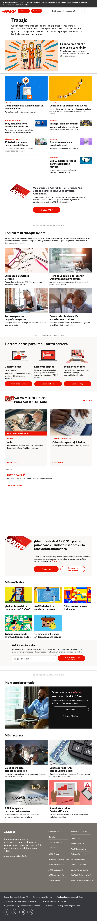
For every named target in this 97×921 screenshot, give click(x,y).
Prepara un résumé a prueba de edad (61, 144)
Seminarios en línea (74, 366)
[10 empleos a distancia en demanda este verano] (48, 623)
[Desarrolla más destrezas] (18, 355)
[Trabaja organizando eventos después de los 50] (18, 623)
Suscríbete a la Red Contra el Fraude (60, 810)
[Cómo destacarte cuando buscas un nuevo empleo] (26, 88)
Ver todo (86, 400)
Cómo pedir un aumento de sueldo (68, 105)
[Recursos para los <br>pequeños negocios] (26, 300)
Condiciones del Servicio (42, 897)
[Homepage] (9, 11)
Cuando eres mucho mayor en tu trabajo (73, 45)
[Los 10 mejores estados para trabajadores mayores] (86, 165)
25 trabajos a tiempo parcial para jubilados (16, 144)
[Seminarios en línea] (77, 355)
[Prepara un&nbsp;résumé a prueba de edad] (86, 144)
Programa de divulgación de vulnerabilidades (22, 906)
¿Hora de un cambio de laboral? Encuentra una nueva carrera (66, 277)
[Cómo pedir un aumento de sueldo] (70, 88)
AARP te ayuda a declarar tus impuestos (17, 810)
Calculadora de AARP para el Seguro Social (61, 769)
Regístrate (56, 11)
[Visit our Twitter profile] (14, 912)
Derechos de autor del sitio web (54, 901)
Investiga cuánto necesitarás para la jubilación (70, 445)
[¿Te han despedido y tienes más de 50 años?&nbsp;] (18, 595)
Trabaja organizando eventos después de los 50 (18, 636)
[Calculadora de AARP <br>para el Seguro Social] (70, 752)
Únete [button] (23, 11)
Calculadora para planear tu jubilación (16, 769)
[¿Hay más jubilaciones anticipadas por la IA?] (41, 126)
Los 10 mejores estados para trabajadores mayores (63, 163)
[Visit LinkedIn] (30, 912)
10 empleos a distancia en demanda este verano (47, 635)
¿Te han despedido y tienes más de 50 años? (17, 608)
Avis (9, 442)
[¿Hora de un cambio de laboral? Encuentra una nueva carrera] (70, 260)
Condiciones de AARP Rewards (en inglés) (20, 901)
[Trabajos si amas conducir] (86, 125)
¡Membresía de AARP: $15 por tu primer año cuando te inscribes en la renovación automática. (59, 545)
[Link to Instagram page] (22, 912)
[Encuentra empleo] (48, 355)
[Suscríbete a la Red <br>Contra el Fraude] (70, 792)
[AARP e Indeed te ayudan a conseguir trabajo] (48, 595)
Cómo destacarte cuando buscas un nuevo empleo (24, 107)
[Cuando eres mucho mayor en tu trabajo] (31, 55)
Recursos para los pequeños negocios (15, 318)
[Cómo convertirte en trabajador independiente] (77, 595)
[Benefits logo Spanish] (10, 401)
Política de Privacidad (70, 716)
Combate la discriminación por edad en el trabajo (63, 318)
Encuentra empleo (44, 366)
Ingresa (69, 11)
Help (81, 11)
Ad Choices (48, 906)
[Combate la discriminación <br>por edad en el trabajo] (70, 300)
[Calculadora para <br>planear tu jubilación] (26, 752)
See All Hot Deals (14, 485)
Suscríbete (70, 709)
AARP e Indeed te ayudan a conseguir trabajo (44, 609)
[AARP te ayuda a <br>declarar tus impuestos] (26, 792)
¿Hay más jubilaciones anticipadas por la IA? (17, 125)
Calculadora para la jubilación (68, 442)
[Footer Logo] (19, 832)
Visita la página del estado (71, 658)
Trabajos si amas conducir (64, 123)
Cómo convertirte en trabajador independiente (75, 609)
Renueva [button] (36, 11)
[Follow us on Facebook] (6, 912)
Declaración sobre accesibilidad (70, 897)
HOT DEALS (14, 475)
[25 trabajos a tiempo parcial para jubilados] (41, 145)
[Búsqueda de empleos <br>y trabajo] (26, 260)
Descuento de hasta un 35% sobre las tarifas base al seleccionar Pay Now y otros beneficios (25, 446)
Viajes (10, 439)
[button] (87, 11)
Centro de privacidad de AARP (16, 897)
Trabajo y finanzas (61, 439)
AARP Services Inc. (78, 849)
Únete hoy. (56, 561)
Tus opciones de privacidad (69, 906)
